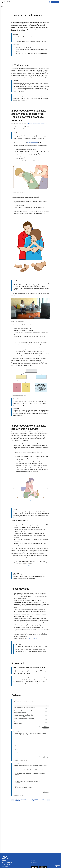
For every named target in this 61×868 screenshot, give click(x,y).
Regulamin (4, 860)
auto (41, 318)
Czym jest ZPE (5, 866)
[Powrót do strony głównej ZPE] (6, 2)
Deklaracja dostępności (7, 862)
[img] (30, 177)
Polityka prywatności (6, 864)
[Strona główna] (8, 857)
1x (45, 318)
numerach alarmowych (33, 638)
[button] (49, 2)
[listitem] (31, 770)
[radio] (39, 705)
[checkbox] (15, 318)
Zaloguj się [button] (55, 2)
